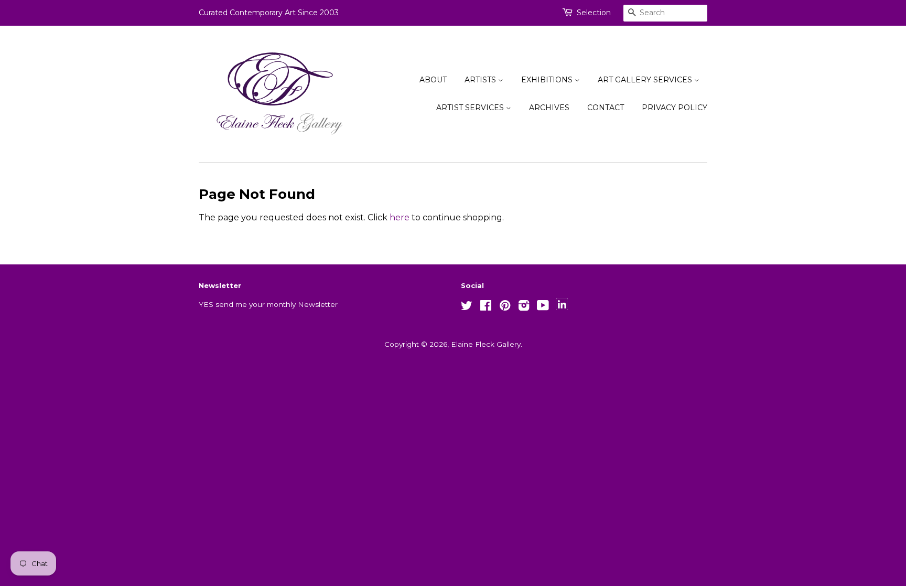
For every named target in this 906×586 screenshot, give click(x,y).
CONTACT (605, 107)
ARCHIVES (549, 107)
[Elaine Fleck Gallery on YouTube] (543, 307)
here (399, 217)
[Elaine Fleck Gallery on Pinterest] (505, 307)
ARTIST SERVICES (471, 107)
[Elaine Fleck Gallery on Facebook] (486, 307)
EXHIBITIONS (548, 79)
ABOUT (433, 79)
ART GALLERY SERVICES (646, 79)
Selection (594, 12)
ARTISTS (481, 79)
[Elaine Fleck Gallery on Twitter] (466, 307)
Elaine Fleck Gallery (486, 344)
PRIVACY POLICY (674, 107)
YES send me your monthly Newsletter (268, 304)
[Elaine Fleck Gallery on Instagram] (524, 307)
